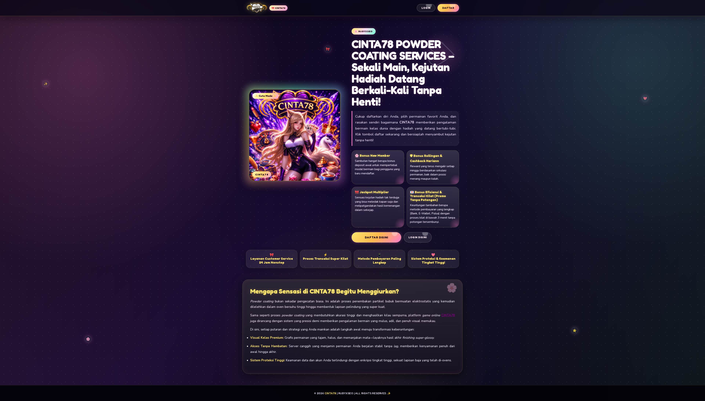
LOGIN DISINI (417, 237)
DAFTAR (448, 7)
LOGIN (426, 7)
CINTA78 (448, 315)
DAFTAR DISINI (376, 237)
